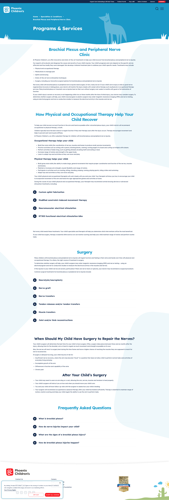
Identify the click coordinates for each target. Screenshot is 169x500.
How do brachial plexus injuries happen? (59, 442)
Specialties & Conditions (51, 17)
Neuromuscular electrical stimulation (57, 208)
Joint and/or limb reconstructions (56, 320)
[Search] (157, 8)
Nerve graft (45, 288)
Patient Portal (121, 1)
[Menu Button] (162, 9)
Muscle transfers (47, 312)
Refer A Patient (142, 1)
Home (35, 17)
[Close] (60, 483)
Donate (161, 1)
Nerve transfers (47, 296)
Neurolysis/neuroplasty (50, 280)
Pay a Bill (131, 1)
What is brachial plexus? (51, 418)
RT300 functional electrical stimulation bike (61, 216)
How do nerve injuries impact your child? (59, 426)
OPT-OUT (36, 494)
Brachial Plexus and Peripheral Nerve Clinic (52, 19)
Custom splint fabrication (51, 192)
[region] (32, 490)
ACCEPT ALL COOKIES (52, 494)
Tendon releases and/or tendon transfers (59, 304)
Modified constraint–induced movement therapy (63, 200)
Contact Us (19, 479)
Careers (152, 1)
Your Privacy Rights (10, 490)
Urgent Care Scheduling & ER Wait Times (102, 1)
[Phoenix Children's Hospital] (14, 10)
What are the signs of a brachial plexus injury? (62, 434)
